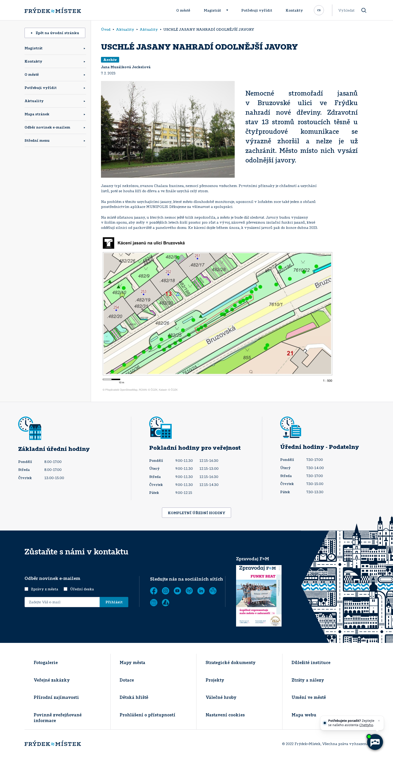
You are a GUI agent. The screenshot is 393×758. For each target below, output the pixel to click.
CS (319, 10)
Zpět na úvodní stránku (57, 33)
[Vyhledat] (363, 10)
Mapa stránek (37, 114)
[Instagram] (165, 590)
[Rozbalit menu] (229, 10)
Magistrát (212, 10)
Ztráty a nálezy (308, 679)
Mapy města (132, 662)
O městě (183, 10)
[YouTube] (177, 590)
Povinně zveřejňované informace (58, 717)
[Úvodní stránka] (53, 10)
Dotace (127, 679)
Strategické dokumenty (231, 662)
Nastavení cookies (225, 714)
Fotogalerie (46, 662)
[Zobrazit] (153, 602)
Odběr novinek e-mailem (47, 127)
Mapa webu (304, 714)
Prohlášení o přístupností (147, 714)
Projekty (215, 679)
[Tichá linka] (213, 590)
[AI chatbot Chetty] (375, 742)
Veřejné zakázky (52, 679)
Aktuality (34, 101)
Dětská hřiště (134, 697)
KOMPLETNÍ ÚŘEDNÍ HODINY (196, 513)
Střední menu (37, 140)
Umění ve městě (309, 697)
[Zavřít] (379, 721)
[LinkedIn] (201, 590)
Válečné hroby (221, 697)
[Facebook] (153, 590)
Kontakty (294, 10)
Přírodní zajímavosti (56, 697)
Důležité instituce (311, 662)
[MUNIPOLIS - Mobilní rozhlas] (189, 590)
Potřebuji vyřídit (256, 10)
